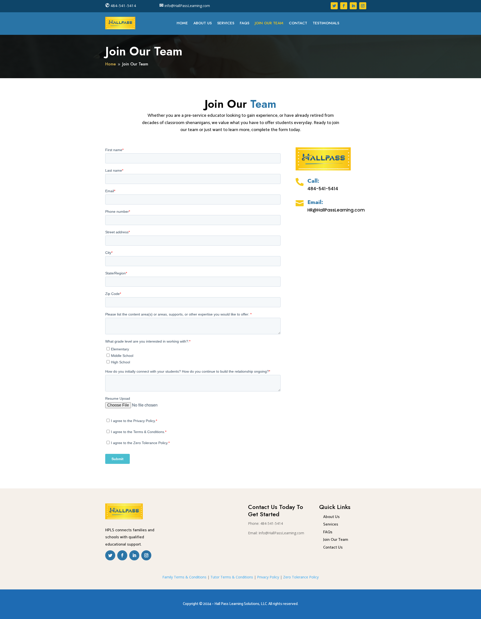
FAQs (244, 23)
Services (225, 23)
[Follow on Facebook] (343, 5)
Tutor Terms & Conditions (231, 577)
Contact (298, 23)
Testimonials (326, 23)
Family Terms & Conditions (184, 577)
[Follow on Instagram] (362, 5)
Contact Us (333, 547)
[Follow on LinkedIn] (353, 5)
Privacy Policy (268, 577)
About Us (202, 23)
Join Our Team (269, 23)
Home (182, 23)
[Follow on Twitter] (334, 5)
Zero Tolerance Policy (301, 577)
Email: (315, 202)
